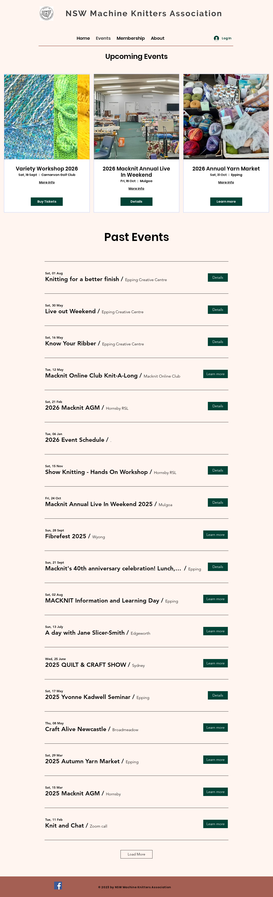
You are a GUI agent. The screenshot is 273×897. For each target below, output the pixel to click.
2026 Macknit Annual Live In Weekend (136, 172)
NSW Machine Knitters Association (144, 13)
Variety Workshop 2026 (47, 169)
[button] (82, 279)
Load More (136, 854)
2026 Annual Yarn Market (226, 169)
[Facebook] (58, 885)
